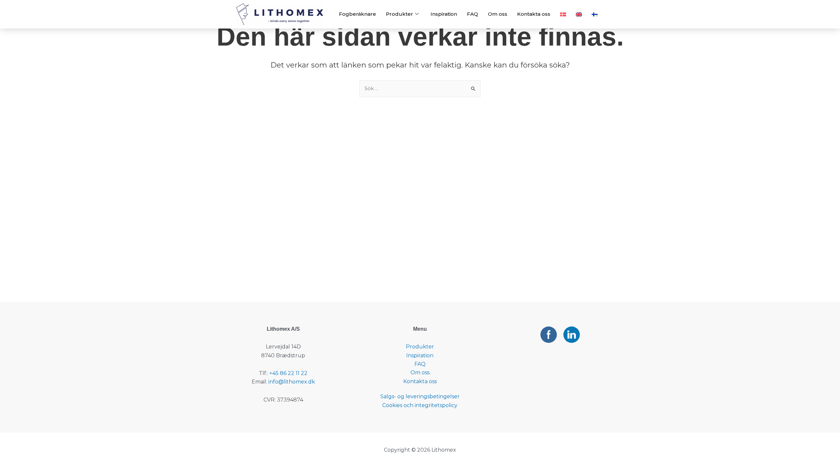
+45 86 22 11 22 (288, 373)
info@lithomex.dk (291, 382)
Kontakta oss (533, 14)
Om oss (497, 14)
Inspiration (443, 14)
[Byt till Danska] (563, 14)
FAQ (472, 14)
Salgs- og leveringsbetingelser (420, 396)
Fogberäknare (357, 14)
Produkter (399, 14)
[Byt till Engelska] (579, 14)
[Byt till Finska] (594, 14)
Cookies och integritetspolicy (419, 405)
